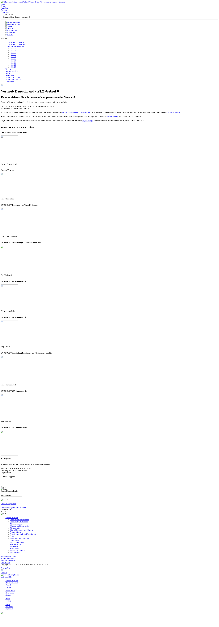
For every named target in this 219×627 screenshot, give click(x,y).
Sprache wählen (8, 17)
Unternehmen (10, 591)
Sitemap (4, 10)
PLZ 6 (13, 61)
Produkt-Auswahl (11, 518)
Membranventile (16, 524)
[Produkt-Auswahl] (12, 22)
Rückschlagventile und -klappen (21, 530)
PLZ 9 (13, 67)
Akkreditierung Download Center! (13, 508)
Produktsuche (15, 553)
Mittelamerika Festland (13, 77)
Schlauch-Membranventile (19, 520)
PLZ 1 (13, 51)
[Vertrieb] (9, 26)
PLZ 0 (13, 48)
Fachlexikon (5, 563)
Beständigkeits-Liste (8, 556)
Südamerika (9, 81)
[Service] (9, 28)
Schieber (13, 536)
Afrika (7, 73)
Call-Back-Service (173, 112)
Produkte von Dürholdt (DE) (15, 42)
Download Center (11, 583)
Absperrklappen (16, 544)
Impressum (5, 12)
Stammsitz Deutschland (15, 46)
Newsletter (5, 8)
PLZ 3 (13, 55)
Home (3, 4)
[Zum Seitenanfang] (1, 566)
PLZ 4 (13, 57)
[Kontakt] (9, 35)
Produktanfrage (112, 116)
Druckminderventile (17, 542)
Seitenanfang (5, 568)
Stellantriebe (14, 548)
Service (8, 587)
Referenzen (9, 593)
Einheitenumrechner (8, 558)
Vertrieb (8, 585)
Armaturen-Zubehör (17, 551)
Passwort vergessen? (8, 504)
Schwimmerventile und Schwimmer (23, 534)
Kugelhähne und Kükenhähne (21, 538)
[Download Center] (12, 24)
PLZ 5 (13, 59)
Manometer (14, 546)
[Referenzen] (10, 33)
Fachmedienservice (8, 561)
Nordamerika (10, 75)
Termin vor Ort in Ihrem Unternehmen (76, 112)
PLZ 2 (13, 53)
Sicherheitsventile (16, 540)
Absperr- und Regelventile (19, 526)
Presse (3, 6)
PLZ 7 (13, 63)
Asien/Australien (11, 71)
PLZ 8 (13, 65)
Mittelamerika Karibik (13, 79)
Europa (8, 69)
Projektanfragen (87, 121)
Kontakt (8, 595)
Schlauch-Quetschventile (19, 522)
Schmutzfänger (15, 532)
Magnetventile (15, 528)
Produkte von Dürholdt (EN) (15, 44)
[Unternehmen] (11, 30)
